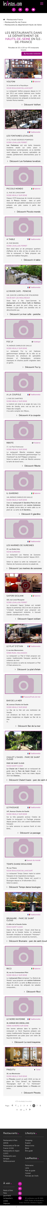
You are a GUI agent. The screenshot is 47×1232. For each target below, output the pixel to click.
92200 (9, 195)
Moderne (37, 443)
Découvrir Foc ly (32, 367)
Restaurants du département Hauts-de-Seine (23, 25)
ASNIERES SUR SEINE (20, 1026)
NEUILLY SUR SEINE (19, 195)
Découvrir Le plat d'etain (28, 669)
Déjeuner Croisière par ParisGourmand (9, 1206)
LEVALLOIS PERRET (19, 142)
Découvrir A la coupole (29, 415)
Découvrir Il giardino (30, 514)
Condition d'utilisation (7, 1217)
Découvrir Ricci (33, 991)
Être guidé (29, 1151)
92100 (9, 88)
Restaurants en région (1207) (11, 1152)
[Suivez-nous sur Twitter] (20, 9)
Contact (28, 1173)
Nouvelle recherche (33, 53)
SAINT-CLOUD (17, 766)
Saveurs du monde (33, 860)
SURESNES (16, 552)
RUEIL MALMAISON (19, 653)
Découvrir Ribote (32, 465)
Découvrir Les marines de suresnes (24, 568)
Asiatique (36, 342)
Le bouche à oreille (7, 1199)
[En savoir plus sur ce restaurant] (23, 68)
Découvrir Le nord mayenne (27, 1042)
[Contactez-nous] (33, 9)
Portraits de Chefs (31, 1176)
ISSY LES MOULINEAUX (21, 298)
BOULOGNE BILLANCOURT (22, 88)
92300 (9, 142)
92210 (9, 766)
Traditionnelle (35, 132)
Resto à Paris (8, 1190)
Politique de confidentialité (8, 1212)
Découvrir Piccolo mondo (28, 211)
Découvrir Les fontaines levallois (25, 161)
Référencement (9, 1161)
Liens (27, 1168)
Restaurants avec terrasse (9, 1157)
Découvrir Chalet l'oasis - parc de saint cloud (24, 780)
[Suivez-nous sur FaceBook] (14, 9)
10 (21, 1110)
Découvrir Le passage (30, 833)
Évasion (28, 1143)
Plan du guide (30, 1171)
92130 (9, 298)
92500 (9, 653)
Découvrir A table (32, 260)
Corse (38, 1070)
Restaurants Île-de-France (15, 22)
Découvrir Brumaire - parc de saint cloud (24, 941)
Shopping (28, 1140)
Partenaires (29, 1165)
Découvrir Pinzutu (32, 1092)
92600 (9, 1026)
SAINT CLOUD (17, 927)
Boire (27, 1148)
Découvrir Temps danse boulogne (24, 887)
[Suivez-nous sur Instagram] (27, 9)
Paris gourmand (7, 1194)
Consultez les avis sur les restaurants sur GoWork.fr (8, 1226)
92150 (9, 552)
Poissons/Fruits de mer (32, 697)
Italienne (37, 82)
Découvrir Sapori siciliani (29, 618)
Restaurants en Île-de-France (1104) (11, 1147)
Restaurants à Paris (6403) (10, 1141)
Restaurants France (15, 19)
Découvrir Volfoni (32, 104)
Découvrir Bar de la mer (29, 726)
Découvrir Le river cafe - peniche (25, 314)
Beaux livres (29, 1146)
